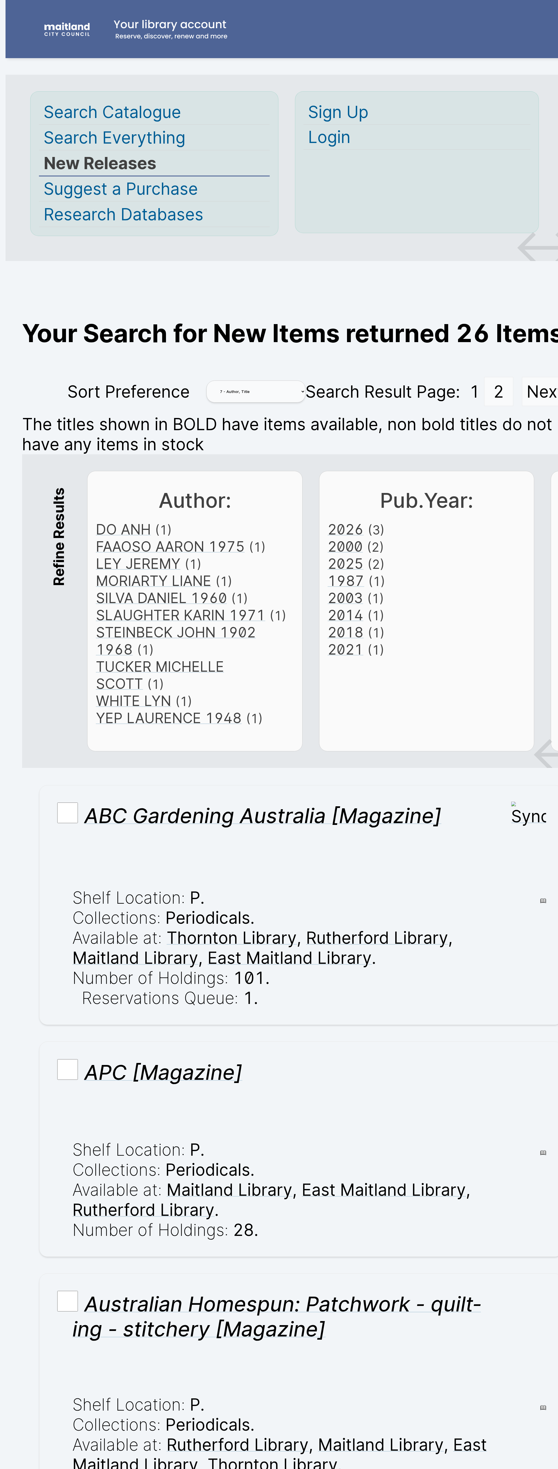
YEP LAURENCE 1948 (169, 718)
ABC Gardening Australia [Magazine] (262, 815)
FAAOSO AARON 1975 (170, 546)
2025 (345, 563)
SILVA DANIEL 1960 (161, 598)
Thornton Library (232, 938)
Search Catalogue (112, 112)
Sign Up (338, 112)
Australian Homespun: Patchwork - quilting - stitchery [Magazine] (276, 1316)
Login (329, 137)
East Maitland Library (290, 958)
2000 (345, 546)
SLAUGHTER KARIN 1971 (180, 615)
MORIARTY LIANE (153, 580)
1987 (346, 580)
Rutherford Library (377, 938)
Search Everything (114, 138)
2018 (346, 632)
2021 (345, 649)
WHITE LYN (133, 701)
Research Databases (123, 214)
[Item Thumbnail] (528, 816)
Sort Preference (128, 392)
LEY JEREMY (138, 563)
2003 (345, 598)
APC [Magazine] (163, 1072)
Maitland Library (135, 958)
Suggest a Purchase (121, 189)
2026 (346, 529)
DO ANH (123, 529)
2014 (345, 615)
